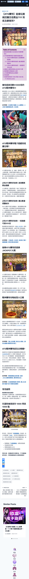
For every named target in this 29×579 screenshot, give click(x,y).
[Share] (14, 466)
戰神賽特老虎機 (6, 479)
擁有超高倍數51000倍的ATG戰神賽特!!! (13, 53)
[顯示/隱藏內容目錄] (23, 50)
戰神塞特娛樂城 (6, 476)
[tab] (11, 538)
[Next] (23, 522)
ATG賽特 (12, 470)
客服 (14, 559)
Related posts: (11, 78)
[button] (27, 5)
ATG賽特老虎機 (16, 479)
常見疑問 (6, 75)
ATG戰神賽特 (15, 476)
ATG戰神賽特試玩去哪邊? (11, 73)
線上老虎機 (20, 226)
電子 (7, 11)
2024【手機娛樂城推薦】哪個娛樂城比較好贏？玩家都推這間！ (21, 491)
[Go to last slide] (6, 522)
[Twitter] (14, 462)
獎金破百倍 (14, 290)
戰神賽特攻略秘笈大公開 (11, 71)
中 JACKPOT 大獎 (20, 325)
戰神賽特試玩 (19, 470)
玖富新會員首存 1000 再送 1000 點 (13, 77)
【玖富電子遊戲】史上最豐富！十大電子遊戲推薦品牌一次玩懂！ (14, 529)
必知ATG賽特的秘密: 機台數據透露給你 (16, 62)
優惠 (14, 552)
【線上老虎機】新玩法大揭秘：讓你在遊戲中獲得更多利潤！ (7, 491)
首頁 (14, 571)
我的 (14, 578)
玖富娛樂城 (5, 354)
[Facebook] (14, 459)
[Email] (14, 464)
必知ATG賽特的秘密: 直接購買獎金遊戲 (15, 58)
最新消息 (4, 11)
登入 (23, 1)
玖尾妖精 (8, 533)
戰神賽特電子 (14, 473)
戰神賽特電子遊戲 (7, 482)
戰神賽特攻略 (6, 473)
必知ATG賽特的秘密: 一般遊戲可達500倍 (16, 66)
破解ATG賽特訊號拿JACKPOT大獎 (13, 69)
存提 (14, 565)
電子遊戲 (23, 95)
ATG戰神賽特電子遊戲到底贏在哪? (13, 56)
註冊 (27, 1)
